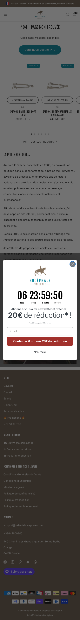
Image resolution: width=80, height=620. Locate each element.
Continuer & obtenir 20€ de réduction (40, 341)
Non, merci (40, 352)
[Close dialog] (72, 264)
